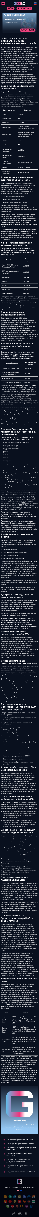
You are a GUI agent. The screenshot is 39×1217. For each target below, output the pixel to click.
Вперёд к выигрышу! (19, 1116)
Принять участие (27, 30)
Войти (10, 8)
